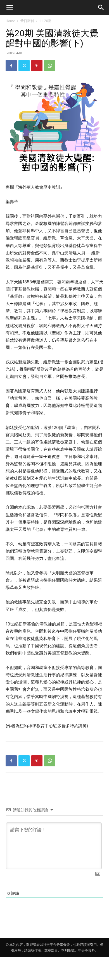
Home (10, 20)
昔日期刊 (27, 20)
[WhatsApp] (49, 65)
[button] (9, 7)
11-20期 (45, 20)
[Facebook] (11, 65)
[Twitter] (24, 65)
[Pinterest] (36, 65)
